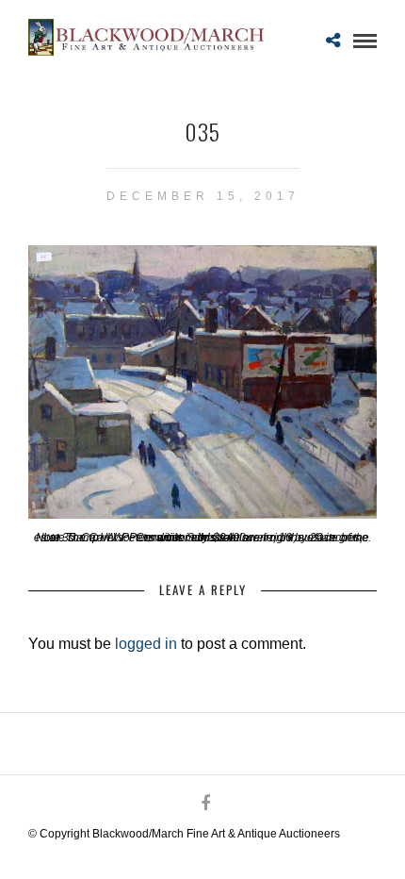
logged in (146, 644)
